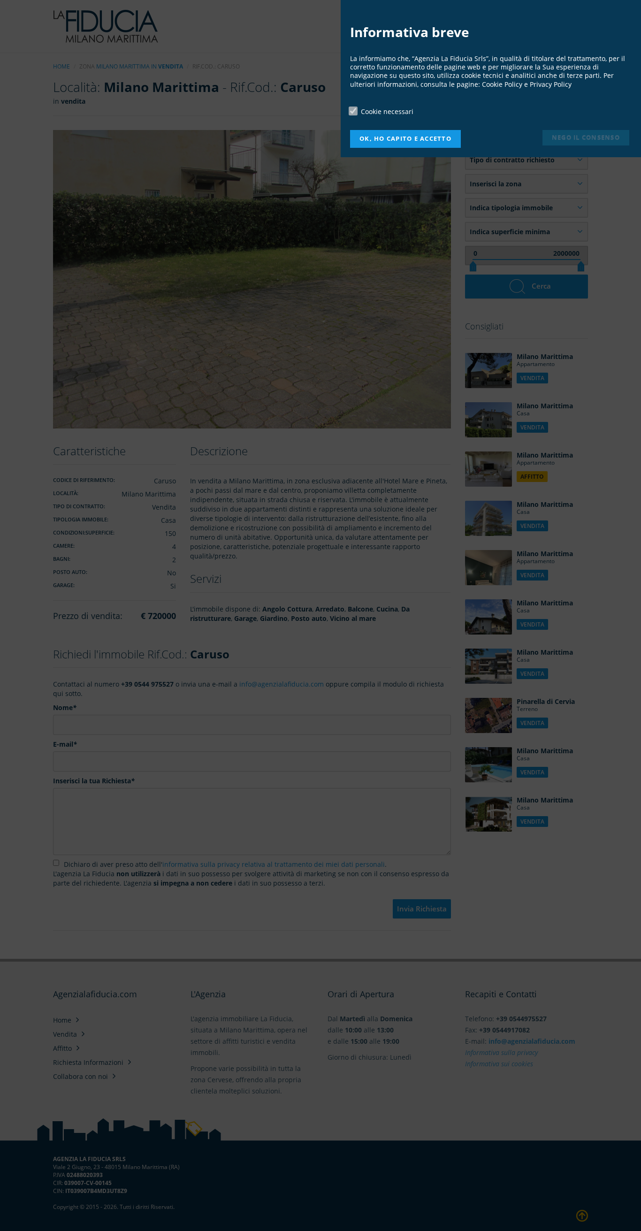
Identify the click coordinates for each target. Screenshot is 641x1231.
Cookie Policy (502, 84)
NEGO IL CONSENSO (586, 137)
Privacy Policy (551, 84)
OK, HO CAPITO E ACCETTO (405, 139)
